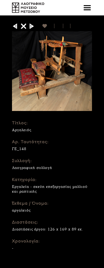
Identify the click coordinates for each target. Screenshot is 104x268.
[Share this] (58, 26)
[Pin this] (72, 26)
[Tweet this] (66, 26)
